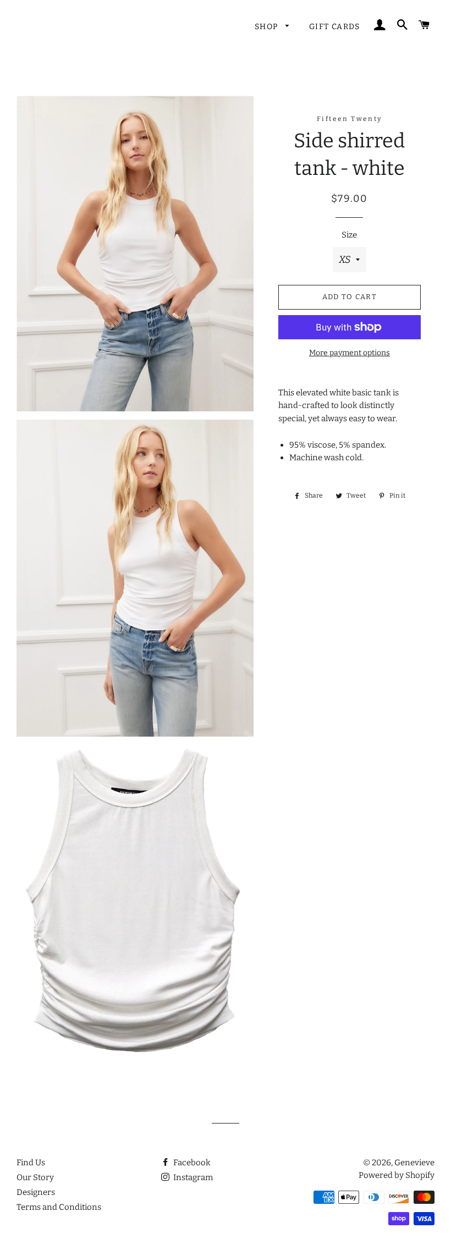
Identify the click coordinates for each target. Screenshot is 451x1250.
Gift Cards (334, 26)
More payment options (349, 352)
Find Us (30, 1163)
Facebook (191, 1163)
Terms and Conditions (58, 1207)
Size (349, 235)
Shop (267, 26)
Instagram (192, 1177)
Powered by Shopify (397, 1175)
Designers (35, 1192)
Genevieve (414, 1163)
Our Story (35, 1177)
